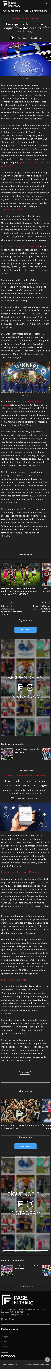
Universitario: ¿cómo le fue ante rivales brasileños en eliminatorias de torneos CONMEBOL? (19, 592)
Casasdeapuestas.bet (12, 209)
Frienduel (25, 1072)
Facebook (5, 1347)
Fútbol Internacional (35, 11)
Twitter (4, 1342)
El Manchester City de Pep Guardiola (20, 246)
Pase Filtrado (22, 38)
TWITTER (25, 630)
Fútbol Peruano (11, 11)
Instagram (5, 1337)
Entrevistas (10, 775)
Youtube (4, 1352)
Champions (17, 18)
